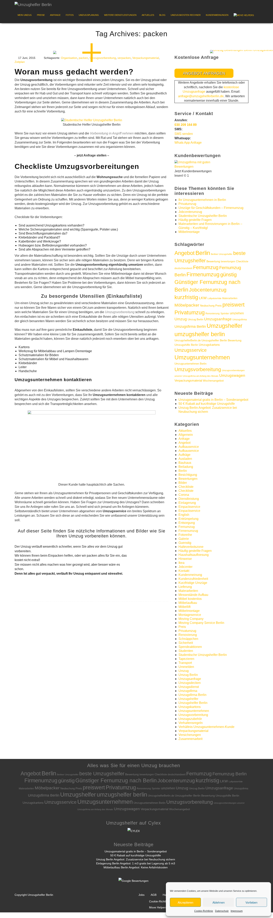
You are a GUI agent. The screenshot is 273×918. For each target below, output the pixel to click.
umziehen (237, 313)
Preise (41, 15)
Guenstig (184, 542)
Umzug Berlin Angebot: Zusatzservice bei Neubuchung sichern (135, 859)
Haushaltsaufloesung (193, 554)
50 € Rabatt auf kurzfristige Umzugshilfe (206, 403)
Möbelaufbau (187, 602)
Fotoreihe (185, 534)
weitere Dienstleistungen (120, 15)
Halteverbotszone (190, 546)
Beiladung (185, 466)
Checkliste (242, 261)
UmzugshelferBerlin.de (187, 340)
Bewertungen (187, 478)
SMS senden (183, 133)
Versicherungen (189, 735)
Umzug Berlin (195, 319)
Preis (218, 305)
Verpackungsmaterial (145, 57)
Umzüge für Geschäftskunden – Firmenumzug (210, 207)
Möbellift (184, 606)
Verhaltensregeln (190, 723)
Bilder (182, 482)
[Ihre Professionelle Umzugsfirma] (33, 3)
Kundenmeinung (190, 574)
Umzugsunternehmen (202, 357)
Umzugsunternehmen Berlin (190, 363)
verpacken (124, 57)
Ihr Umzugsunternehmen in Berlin (202, 199)
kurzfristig (186, 297)
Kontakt (183, 570)
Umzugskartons (209, 344)
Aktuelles (148, 15)
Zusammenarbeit (190, 739)
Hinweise (185, 558)
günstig (228, 274)
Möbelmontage (189, 232)
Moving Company (190, 618)
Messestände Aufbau (193, 594)
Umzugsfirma (239, 319)
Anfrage (55, 15)
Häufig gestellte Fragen (195, 219)
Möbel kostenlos (190, 598)
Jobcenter (185, 566)
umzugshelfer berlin (199, 334)
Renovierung (212, 313)
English (183, 514)
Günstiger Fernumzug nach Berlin (116, 781)
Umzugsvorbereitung (197, 369)
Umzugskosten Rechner (186, 15)
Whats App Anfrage (188, 142)
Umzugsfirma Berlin (190, 327)
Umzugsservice (190, 350)
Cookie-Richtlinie (203, 911)
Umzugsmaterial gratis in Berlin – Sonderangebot (213, 399)
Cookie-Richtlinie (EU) (163, 901)
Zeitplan (20, 61)
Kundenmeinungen (217, 15)
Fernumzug (205, 267)
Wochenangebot (213, 380)
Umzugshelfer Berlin (192, 703)
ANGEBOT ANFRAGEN (204, 73)
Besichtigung (187, 474)
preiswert (233, 305)
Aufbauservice (188, 446)
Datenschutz (222, 911)
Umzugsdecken (189, 682)
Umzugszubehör (190, 719)
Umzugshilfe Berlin (186, 344)
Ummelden (186, 666)
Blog (162, 15)
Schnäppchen (188, 638)
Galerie (183, 538)
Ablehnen (218, 902)
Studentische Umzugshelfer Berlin (202, 215)
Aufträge (184, 454)
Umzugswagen (232, 375)
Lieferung (185, 586)
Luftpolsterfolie (214, 298)
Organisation (69, 57)
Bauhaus (184, 462)
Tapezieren (186, 658)
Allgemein (185, 434)
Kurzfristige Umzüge (192, 582)
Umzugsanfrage (218, 319)
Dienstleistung (188, 498)
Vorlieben (251, 902)
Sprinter (224, 313)
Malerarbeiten (229, 298)
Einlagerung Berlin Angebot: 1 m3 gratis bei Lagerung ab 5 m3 (135, 863)
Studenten (185, 650)
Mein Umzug (25, 15)
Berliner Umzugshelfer (221, 254)
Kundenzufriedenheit (193, 578)
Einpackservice (189, 506)
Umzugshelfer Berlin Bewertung (221, 340)
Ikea (181, 562)
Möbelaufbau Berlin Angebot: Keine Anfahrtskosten (136, 867)
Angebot (184, 253)
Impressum (237, 911)
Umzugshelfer (224, 326)
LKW (203, 298)
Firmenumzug (202, 275)
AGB (153, 894)
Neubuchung (207, 305)
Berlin (202, 253)
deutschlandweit (183, 268)
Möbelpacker (186, 305)
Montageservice (189, 614)
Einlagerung (187, 502)
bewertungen (228, 261)
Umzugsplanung (89, 15)
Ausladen (185, 458)
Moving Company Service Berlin (201, 622)
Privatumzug (187, 203)
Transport (185, 662)
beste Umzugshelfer (101, 773)
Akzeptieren (185, 902)
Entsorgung (186, 522)
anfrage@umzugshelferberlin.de (201, 96)
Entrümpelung (188, 518)
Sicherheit (185, 642)
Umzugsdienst (188, 686)
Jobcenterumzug (190, 211)
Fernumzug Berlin (229, 773)
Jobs (141, 894)
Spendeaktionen (190, 646)
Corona (183, 494)
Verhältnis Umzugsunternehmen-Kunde (206, 727)
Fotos (70, 15)
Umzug (180, 319)
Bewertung (213, 261)
